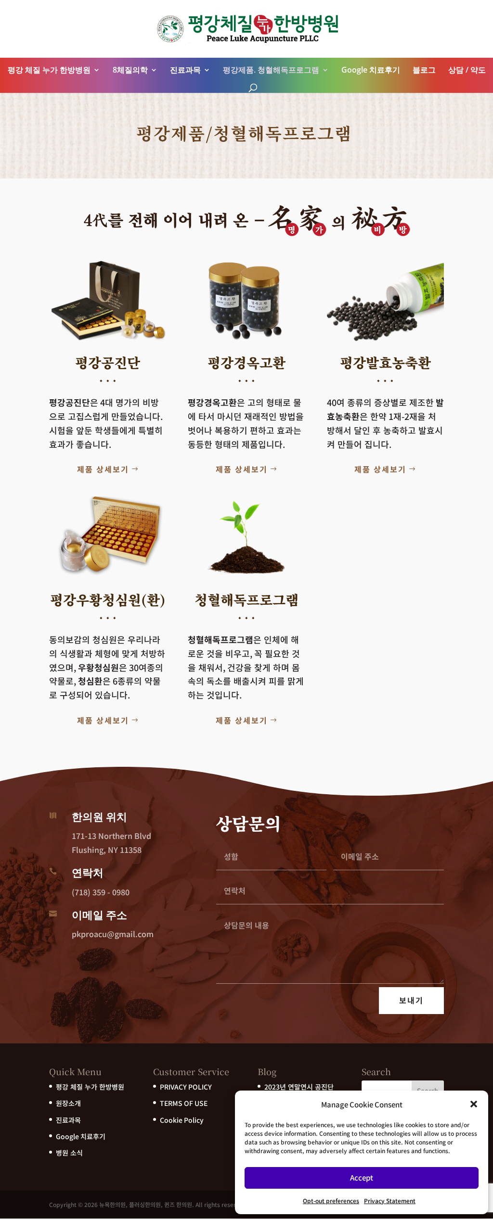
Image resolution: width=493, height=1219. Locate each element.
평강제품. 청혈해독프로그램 (271, 69)
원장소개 (68, 1103)
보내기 (411, 1000)
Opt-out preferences (331, 1200)
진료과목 (185, 69)
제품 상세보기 (103, 469)
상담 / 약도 (467, 69)
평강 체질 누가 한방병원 (49, 69)
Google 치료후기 (370, 69)
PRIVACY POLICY (186, 1087)
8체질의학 (130, 69)
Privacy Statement (389, 1200)
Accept (361, 1177)
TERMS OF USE (184, 1103)
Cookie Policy (182, 1120)
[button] (474, 1104)
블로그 (424, 69)
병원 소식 (69, 1152)
